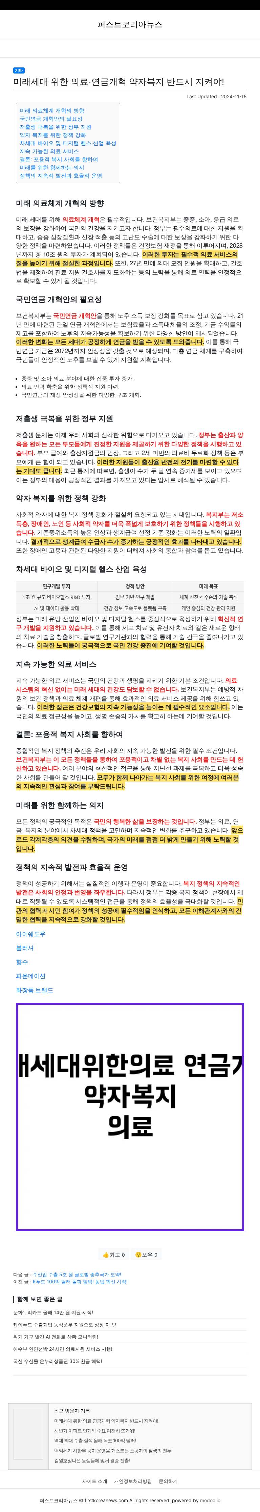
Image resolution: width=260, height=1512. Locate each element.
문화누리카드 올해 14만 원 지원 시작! (53, 1312)
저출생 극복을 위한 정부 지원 (55, 126)
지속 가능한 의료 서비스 (49, 151)
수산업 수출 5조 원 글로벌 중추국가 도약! (77, 1274)
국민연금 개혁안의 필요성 (51, 118)
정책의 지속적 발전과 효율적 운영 (61, 175)
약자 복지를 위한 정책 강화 (53, 134)
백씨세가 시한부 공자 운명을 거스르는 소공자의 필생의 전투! (113, 1450)
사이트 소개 (94, 1481)
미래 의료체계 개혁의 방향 (52, 110)
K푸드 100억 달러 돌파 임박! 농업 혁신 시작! (80, 1281)
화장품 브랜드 (34, 989)
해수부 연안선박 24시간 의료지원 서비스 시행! (62, 1349)
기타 (19, 70)
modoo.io (210, 1500)
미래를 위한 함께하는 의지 (52, 167)
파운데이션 (31, 975)
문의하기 (168, 1481)
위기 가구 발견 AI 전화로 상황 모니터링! (55, 1337)
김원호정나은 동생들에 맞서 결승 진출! (92, 1460)
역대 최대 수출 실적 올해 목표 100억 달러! (95, 1440)
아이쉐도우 (31, 933)
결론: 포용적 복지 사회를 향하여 (59, 159)
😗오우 (146, 1254)
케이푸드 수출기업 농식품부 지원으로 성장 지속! (64, 1324)
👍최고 (114, 1254)
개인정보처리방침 (133, 1481)
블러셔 (25, 947)
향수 (22, 961)
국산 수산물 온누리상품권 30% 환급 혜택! (57, 1361)
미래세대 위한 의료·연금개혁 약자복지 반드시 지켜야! (106, 1421)
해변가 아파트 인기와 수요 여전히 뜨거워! (94, 1430)
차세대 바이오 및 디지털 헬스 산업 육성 (68, 143)
